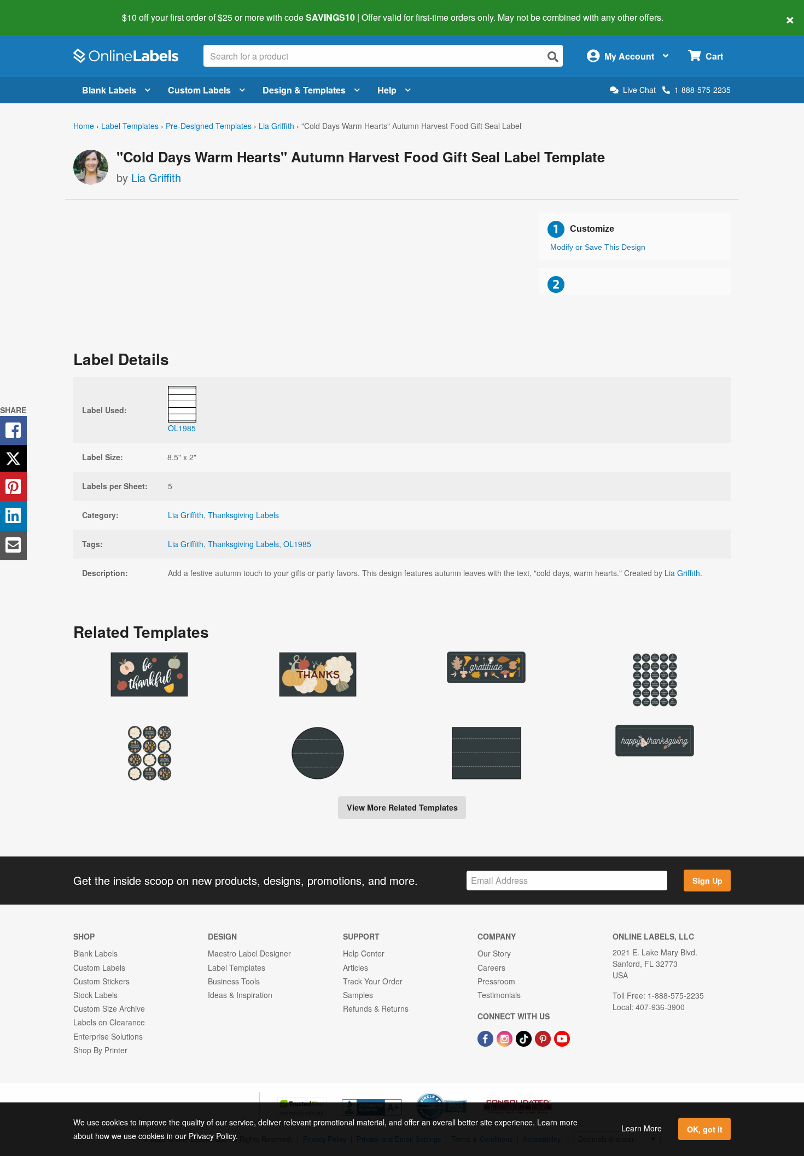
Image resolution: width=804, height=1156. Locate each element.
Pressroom (496, 981)
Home (83, 125)
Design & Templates (304, 90)
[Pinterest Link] (544, 1037)
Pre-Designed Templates (209, 125)
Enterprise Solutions (108, 1036)
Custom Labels (199, 90)
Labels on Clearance (109, 1022)
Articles (355, 967)
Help (387, 90)
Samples (358, 994)
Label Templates (130, 125)
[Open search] (553, 56)
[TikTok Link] (525, 1037)
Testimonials (499, 994)
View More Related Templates (402, 807)
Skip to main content (39, 9)
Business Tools (234, 981)
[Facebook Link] (486, 1037)
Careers (491, 967)
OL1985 (297, 543)
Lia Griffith (276, 125)
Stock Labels (95, 994)
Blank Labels (109, 90)
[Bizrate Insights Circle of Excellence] (463, 1093)
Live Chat (639, 90)
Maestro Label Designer (249, 953)
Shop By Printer (100, 1049)
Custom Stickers (101, 981)
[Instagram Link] (506, 1037)
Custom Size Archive (109, 1008)
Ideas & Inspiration (240, 994)
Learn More (641, 1128)
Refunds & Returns (376, 1008)
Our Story (494, 953)
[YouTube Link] (562, 1037)
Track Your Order (373, 981)
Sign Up (707, 880)
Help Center (363, 953)
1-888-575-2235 (702, 89)
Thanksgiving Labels (243, 514)
